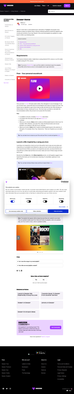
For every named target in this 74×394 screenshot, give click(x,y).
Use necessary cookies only (16, 211)
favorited (26, 103)
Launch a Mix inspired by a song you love (30, 45)
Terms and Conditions (63, 364)
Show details (62, 206)
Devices (43, 373)
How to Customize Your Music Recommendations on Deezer (9, 52)
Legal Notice (60, 373)
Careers (43, 367)
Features (23, 11)
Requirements (23, 42)
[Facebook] (17, 270)
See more (6, 82)
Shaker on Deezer (9, 75)
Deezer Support (4, 11)
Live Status (37, 5)
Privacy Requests (62, 370)
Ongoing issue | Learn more (37, 1)
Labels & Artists (26, 364)
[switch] (29, 201)
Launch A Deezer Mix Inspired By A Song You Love (27, 294)
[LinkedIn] (21, 270)
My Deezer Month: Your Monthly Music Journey (10, 43)
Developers (25, 367)
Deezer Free (30, 65)
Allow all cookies (58, 211)
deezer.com (44, 118)
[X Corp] (19, 270)
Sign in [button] (67, 5)
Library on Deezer (47, 302)
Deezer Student (6, 376)
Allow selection (37, 211)
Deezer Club (8, 64)
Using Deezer (14, 11)
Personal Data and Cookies (64, 367)
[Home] (8, 5)
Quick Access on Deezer (9, 31)
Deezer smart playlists (25, 47)
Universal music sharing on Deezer (9, 59)
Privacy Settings (61, 376)
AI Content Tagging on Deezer (9, 37)
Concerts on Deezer (10, 79)
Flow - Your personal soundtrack (28, 43)
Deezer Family (6, 373)
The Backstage (26, 373)
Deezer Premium (6, 367)
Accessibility (60, 379)
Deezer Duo (5, 370)
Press (23, 370)
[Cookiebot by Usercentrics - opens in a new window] (62, 182)
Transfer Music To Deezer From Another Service (50, 294)
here (59, 135)
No (43, 279)
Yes (36, 279)
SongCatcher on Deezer (9, 25)
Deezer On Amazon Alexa (26, 312)
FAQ (21, 49)
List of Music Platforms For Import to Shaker (10, 69)
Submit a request (45, 336)
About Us (43, 364)
